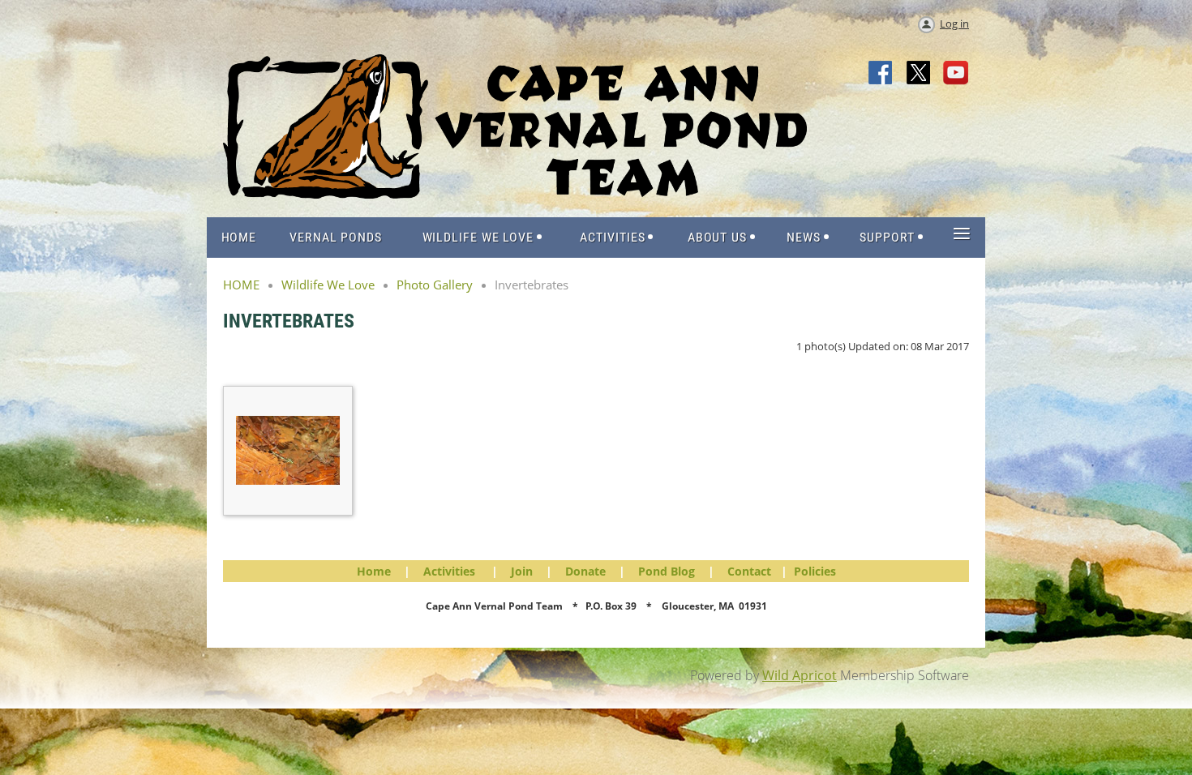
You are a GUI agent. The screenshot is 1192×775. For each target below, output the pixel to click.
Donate (585, 571)
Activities (449, 571)
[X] (919, 74)
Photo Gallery (435, 284)
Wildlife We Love (328, 284)
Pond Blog (666, 571)
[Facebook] (881, 74)
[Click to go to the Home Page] (515, 194)
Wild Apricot (799, 675)
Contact (749, 571)
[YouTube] (956, 74)
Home (374, 571)
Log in (954, 23)
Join (522, 571)
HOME (241, 284)
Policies (815, 571)
